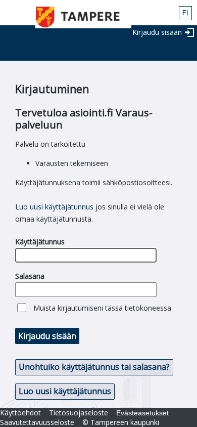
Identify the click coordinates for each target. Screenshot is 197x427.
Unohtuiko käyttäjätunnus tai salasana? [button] (94, 366)
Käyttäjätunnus (40, 241)
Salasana (29, 276)
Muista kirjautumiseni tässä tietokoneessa (102, 308)
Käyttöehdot (20, 412)
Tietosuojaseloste (78, 412)
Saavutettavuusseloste (37, 422)
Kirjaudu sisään (157, 32)
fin (185, 13)
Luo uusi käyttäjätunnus (54, 206)
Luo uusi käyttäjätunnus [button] (65, 391)
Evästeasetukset (142, 413)
